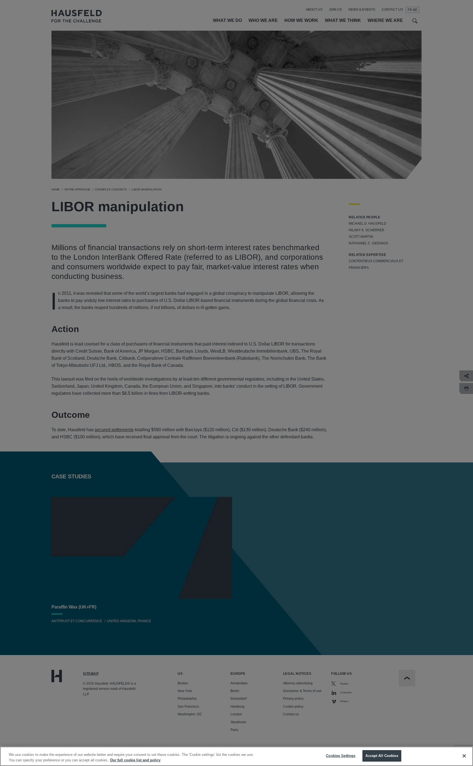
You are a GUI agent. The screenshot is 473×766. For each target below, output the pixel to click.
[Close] (464, 756)
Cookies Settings (340, 756)
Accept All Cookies (381, 756)
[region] (236, 756)
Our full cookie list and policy (135, 760)
